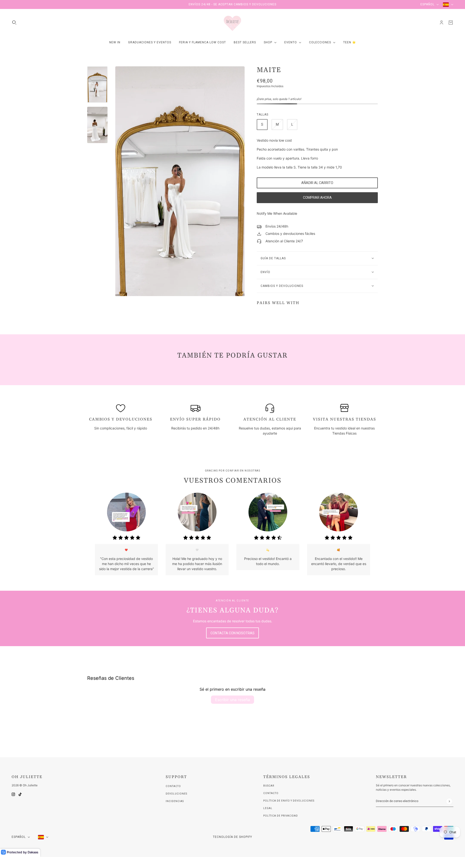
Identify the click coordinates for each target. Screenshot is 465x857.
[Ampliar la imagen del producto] (180, 181)
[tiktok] (20, 793)
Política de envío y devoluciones (288, 800)
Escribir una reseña (232, 699)
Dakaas (33, 852)
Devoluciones (176, 793)
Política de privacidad (280, 815)
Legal (267, 808)
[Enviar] (449, 801)
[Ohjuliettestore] (232, 22)
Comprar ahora (317, 197)
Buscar (268, 785)
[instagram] (13, 793)
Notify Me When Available (277, 213)
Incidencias (175, 801)
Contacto (173, 786)
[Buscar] (14, 22)
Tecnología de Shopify (232, 837)
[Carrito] (450, 22)
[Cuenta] (441, 22)
